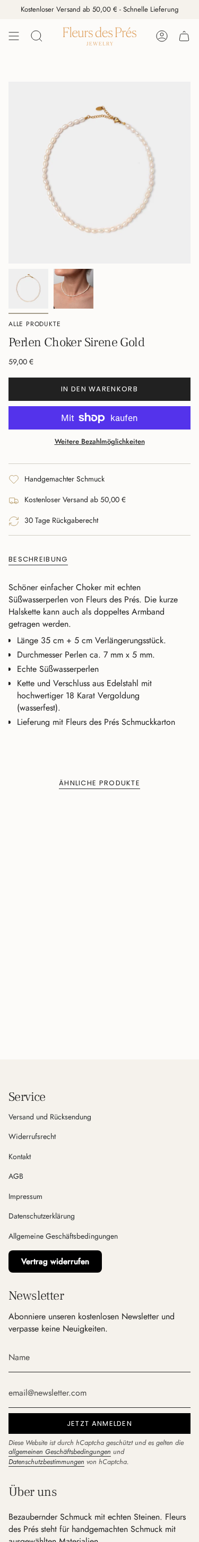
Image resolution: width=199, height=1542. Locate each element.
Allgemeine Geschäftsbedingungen (63, 1236)
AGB (15, 1176)
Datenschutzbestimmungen (46, 1462)
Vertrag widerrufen (55, 1261)
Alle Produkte (34, 324)
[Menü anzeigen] (13, 36)
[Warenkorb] (184, 36)
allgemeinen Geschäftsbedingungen (59, 1452)
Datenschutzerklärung (41, 1216)
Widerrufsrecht (32, 1136)
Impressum (25, 1196)
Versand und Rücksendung (49, 1116)
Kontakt (19, 1156)
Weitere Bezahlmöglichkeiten (100, 441)
